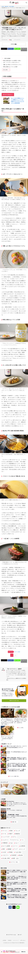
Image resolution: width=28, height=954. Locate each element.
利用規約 (9, 940)
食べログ (20, 934)
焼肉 (11, 830)
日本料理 (13, 855)
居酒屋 (9, 849)
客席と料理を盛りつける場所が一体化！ (12, 60)
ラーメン (4, 830)
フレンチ (17, 830)
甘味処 (11, 852)
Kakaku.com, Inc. (8, 942)
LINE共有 (18, 48)
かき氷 (4, 852)
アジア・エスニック (19, 849)
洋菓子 (11, 833)
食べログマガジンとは (11, 934)
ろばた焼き (18, 852)
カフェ (14, 836)
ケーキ (4, 833)
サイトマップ (15, 940)
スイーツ (15, 846)
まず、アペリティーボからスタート (11, 62)
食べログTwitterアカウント (14, 907)
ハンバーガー (6, 836)
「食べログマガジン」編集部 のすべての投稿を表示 (16, 679)
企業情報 (4, 940)
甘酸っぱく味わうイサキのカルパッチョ (12, 64)
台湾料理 (22, 846)
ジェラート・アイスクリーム (10, 840)
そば (11, 843)
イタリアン (18, 39)
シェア (10, 48)
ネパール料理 (6, 846)
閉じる (1, 952)
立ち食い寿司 (6, 858)
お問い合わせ (22, 940)
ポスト (4, 48)
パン (22, 840)
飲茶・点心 (16, 858)
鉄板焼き (17, 833)
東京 (11, 39)
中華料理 (4, 843)
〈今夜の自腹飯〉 (7, 58)
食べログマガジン (14, 2)
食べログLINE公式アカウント (17, 907)
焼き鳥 (21, 855)
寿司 (3, 849)
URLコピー (23, 49)
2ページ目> (14, 651)
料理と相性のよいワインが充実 (10, 66)
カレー (17, 843)
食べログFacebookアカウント (10, 907)
